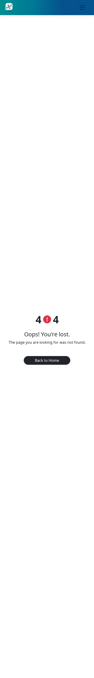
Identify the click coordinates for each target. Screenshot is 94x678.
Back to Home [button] (47, 360)
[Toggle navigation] (82, 7)
